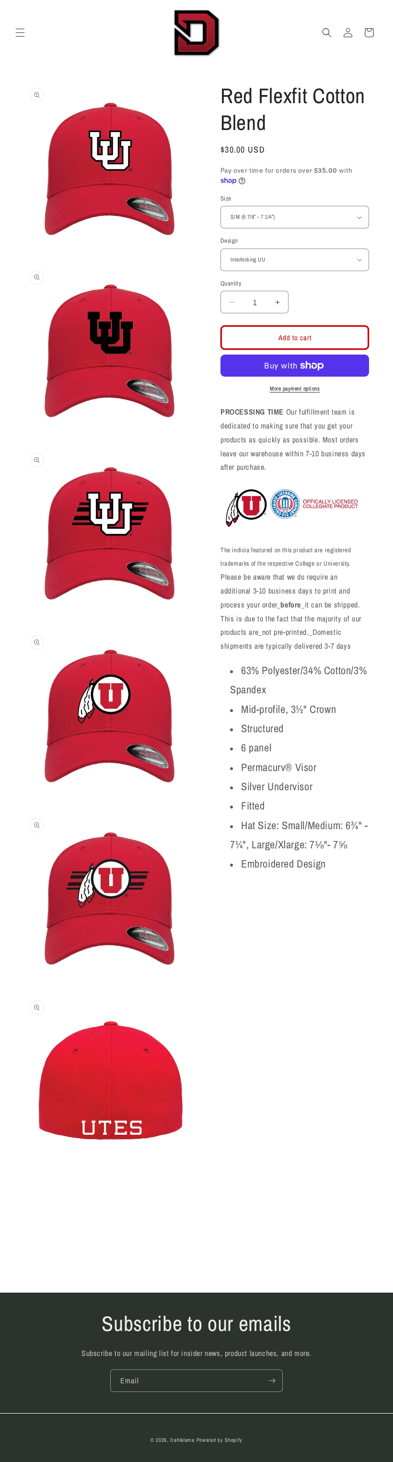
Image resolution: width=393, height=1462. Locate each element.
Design (229, 241)
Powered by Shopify (219, 1440)
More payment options (295, 388)
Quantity (230, 283)
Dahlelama (182, 1440)
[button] (20, 32)
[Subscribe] (271, 1380)
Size (225, 198)
